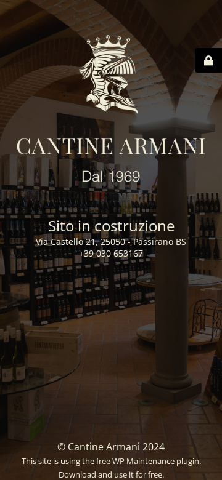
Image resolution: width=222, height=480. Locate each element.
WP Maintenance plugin (155, 460)
